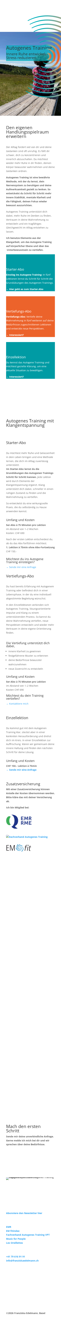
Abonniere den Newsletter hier (24, 1213)
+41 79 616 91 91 (15, 1256)
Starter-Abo (15, 269)
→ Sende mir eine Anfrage (21, 567)
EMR (8, 1226)
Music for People (16, 1238)
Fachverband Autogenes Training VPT (28, 1234)
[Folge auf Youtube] (22, 1197)
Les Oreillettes (14, 1242)
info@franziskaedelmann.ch (22, 1260)
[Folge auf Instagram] (15, 1197)
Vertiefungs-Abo (18, 311)
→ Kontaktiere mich (17, 703)
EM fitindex (12, 1230)
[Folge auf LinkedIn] (9, 1197)
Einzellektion (16, 357)
